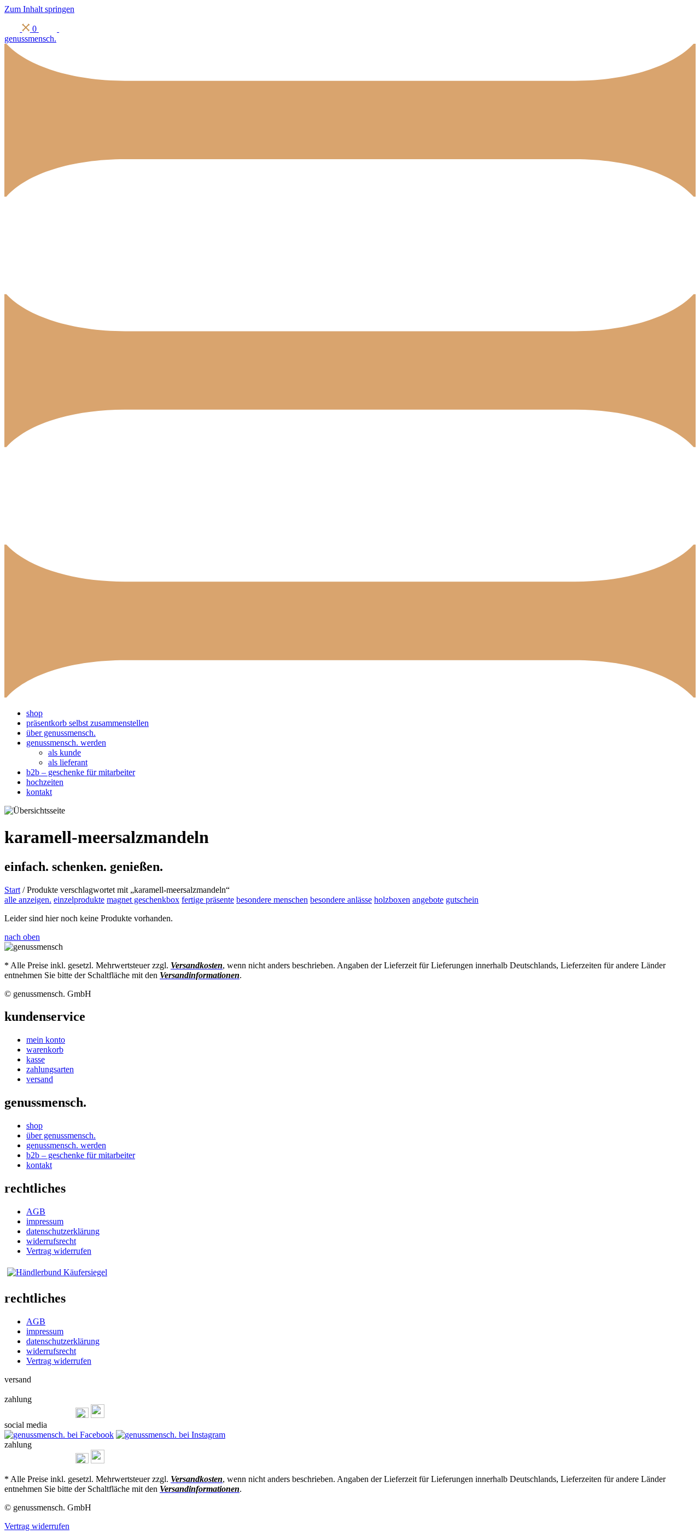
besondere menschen (272, 899)
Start (12, 889)
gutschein (462, 899)
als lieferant (68, 762)
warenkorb (44, 1049)
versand (39, 1079)
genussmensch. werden (66, 742)
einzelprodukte (79, 899)
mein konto (45, 1039)
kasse (35, 1059)
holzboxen (392, 899)
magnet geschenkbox (143, 899)
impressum (44, 1221)
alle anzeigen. (27, 899)
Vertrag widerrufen (58, 1251)
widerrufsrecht (51, 1241)
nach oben (22, 937)
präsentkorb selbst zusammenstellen (87, 723)
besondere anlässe (341, 899)
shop (34, 713)
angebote (428, 899)
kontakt (39, 792)
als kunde (64, 752)
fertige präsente (208, 899)
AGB (35, 1211)
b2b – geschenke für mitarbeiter (80, 772)
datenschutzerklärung (63, 1231)
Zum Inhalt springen (39, 9)
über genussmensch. (61, 732)
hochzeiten (44, 782)
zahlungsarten (50, 1069)
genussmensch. (30, 38)
